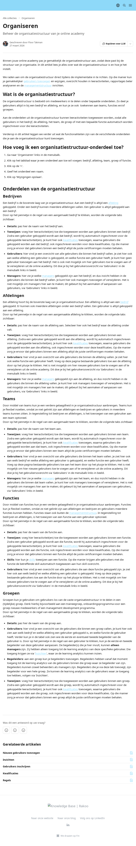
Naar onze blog (67, 818)
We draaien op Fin (70, 835)
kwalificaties (70, 240)
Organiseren (28, 18)
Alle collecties (10, 18)
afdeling (113, 203)
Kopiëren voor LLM (115, 43)
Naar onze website (42, 818)
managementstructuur (38, 85)
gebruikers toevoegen (37, 81)
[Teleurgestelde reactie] (6, 730)
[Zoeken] (124, 5)
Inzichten (40, 653)
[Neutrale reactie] (14, 730)
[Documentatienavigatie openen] (130, 5)
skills (32, 559)
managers (48, 275)
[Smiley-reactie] (23, 730)
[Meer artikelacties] (130, 44)
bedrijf (124, 302)
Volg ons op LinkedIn (92, 818)
